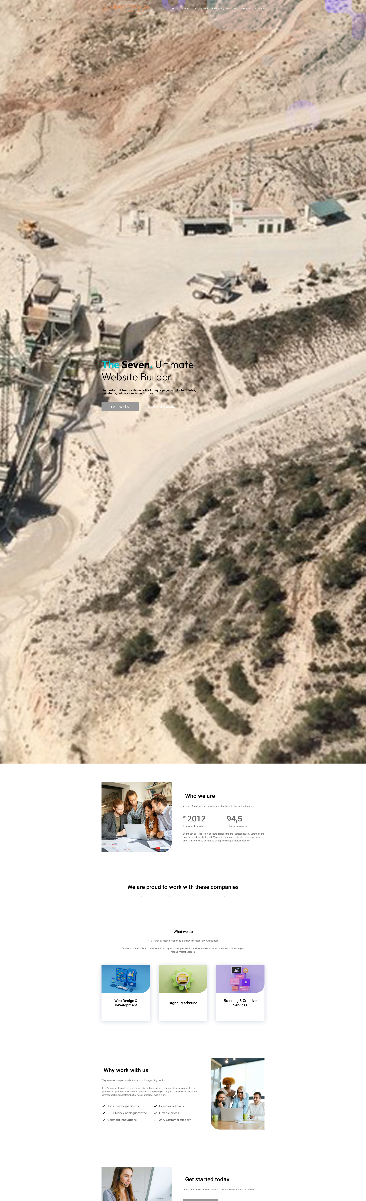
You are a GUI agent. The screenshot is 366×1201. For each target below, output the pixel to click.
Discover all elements (161, 406)
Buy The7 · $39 (120, 406)
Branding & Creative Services (240, 1003)
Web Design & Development (125, 1003)
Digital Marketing (183, 1003)
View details (126, 1013)
